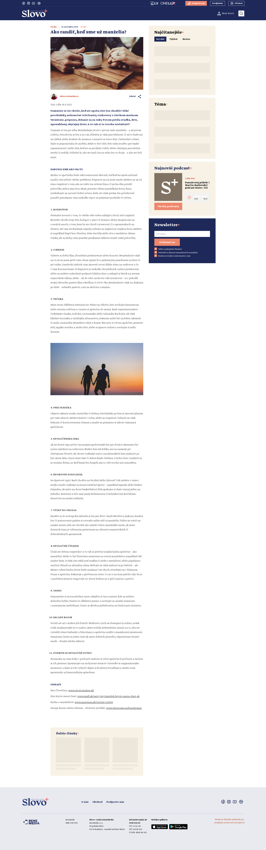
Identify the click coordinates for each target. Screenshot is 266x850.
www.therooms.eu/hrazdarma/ (124, 708)
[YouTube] (33, 3)
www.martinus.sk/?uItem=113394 (94, 702)
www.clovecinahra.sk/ (81, 690)
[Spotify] (39, 3)
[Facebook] (23, 3)
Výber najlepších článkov (170, 249)
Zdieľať (132, 96)
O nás (85, 802)
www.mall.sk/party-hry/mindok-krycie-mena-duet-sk (108, 696)
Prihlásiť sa (167, 242)
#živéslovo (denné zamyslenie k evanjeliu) (178, 252)
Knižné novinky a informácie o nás (174, 256)
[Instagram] (28, 3)
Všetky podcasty (168, 206)
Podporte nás (115, 802)
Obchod (97, 802)
